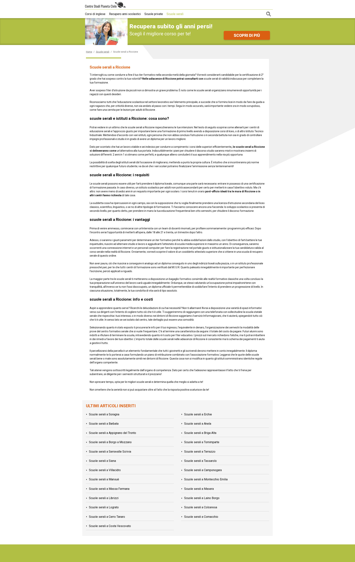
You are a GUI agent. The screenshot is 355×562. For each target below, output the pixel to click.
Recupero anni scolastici (125, 14)
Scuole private (153, 14)
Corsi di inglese (95, 14)
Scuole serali (175, 14)
